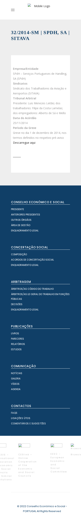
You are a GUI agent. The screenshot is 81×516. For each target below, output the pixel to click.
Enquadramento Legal (25, 230)
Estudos (16, 349)
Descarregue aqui (24, 142)
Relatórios (18, 344)
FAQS (14, 412)
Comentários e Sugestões (28, 423)
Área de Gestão (20, 225)
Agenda (15, 389)
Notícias (16, 373)
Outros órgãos (21, 220)
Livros (15, 333)
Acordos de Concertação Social (32, 259)
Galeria (15, 378)
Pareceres (17, 338)
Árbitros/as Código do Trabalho (32, 289)
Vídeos (15, 384)
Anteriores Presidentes (25, 214)
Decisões (16, 304)
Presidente (17, 209)
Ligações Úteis (20, 418)
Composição (19, 254)
